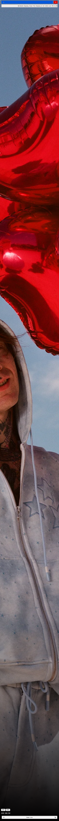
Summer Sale (29, 817)
